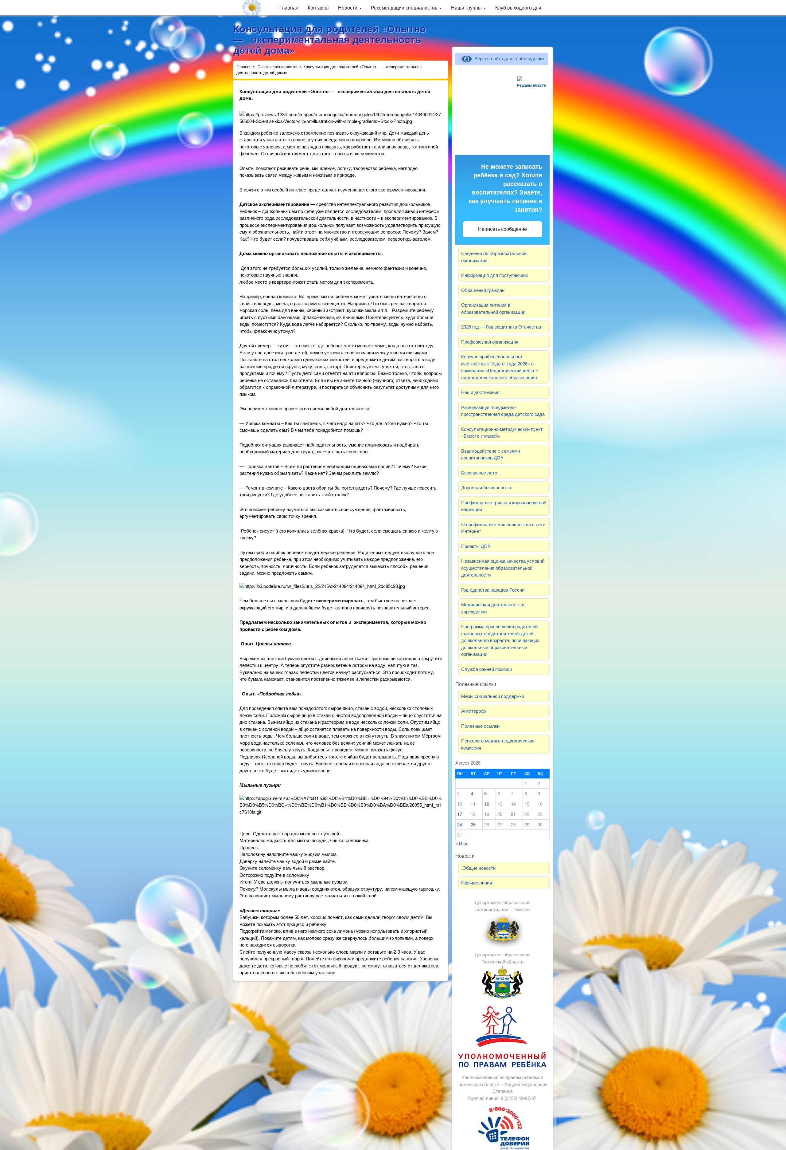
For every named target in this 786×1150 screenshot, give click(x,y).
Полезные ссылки (480, 726)
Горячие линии (476, 882)
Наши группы (467, 7)
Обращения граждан (482, 290)
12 (486, 804)
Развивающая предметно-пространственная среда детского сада (503, 410)
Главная (288, 7)
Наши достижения (480, 392)
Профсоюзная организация (489, 341)
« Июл (462, 843)
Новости (348, 7)
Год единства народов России (492, 589)
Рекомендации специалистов (405, 7)
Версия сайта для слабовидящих (508, 58)
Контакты (318, 7)
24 (459, 824)
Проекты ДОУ (476, 546)
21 (513, 814)
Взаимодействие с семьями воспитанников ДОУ (490, 454)
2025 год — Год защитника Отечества (501, 326)
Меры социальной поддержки (492, 696)
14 (513, 804)
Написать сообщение (502, 229)
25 (473, 824)
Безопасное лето (479, 472)
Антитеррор (473, 710)
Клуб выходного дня (518, 7)
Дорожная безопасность (486, 487)
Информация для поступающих (494, 275)
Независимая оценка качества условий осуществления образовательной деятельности (502, 567)
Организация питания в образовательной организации (493, 308)
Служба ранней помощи (486, 669)
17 (459, 814)
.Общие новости (478, 867)
